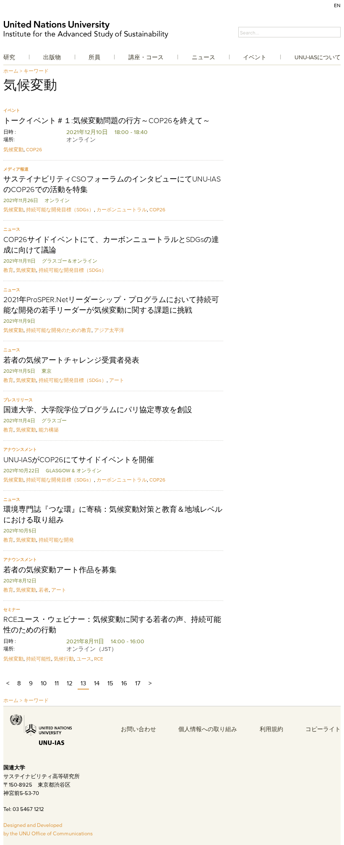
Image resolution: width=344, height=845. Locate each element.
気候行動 (64, 658)
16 (124, 683)
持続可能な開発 (56, 539)
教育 (8, 270)
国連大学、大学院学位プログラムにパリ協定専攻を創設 (97, 409)
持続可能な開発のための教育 (58, 330)
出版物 (52, 57)
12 (70, 683)
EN (337, 5)
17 (138, 683)
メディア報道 (16, 169)
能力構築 (49, 429)
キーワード (36, 70)
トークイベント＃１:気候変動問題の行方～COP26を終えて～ (106, 120)
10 (44, 683)
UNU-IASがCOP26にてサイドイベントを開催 (78, 459)
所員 (94, 57)
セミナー (11, 609)
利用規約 (271, 729)
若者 (44, 589)
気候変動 (13, 149)
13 (83, 683)
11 (57, 683)
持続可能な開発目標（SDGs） (60, 209)
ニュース (203, 57)
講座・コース (146, 57)
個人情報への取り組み (207, 729)
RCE (98, 658)
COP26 (34, 149)
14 (96, 683)
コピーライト (323, 729)
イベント (254, 57)
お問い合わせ (138, 729)
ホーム (10, 70)
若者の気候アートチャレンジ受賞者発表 (71, 360)
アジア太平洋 (109, 330)
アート (116, 380)
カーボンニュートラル (121, 209)
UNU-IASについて (317, 57)
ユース (83, 658)
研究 (9, 57)
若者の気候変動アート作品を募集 (60, 570)
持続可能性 (38, 658)
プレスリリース (18, 399)
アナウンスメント (20, 449)
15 (110, 683)
